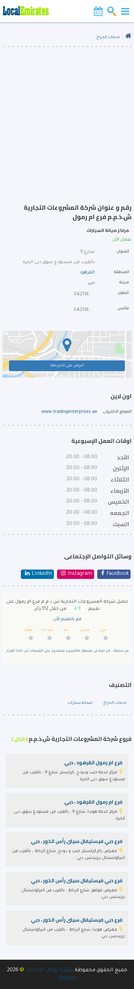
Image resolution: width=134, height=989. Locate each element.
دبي (91, 283)
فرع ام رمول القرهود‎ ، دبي (93, 762)
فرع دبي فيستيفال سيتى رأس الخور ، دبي (76, 841)
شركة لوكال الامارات (49, 970)
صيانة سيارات (80, 703)
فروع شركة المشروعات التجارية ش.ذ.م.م (72, 739)
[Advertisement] (67, 117)
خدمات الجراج (108, 37)
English (67, 978)
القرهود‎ (87, 272)
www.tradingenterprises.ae (69, 412)
